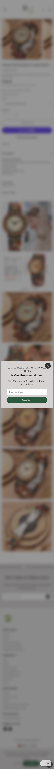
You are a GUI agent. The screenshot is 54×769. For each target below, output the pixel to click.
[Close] (48, 366)
